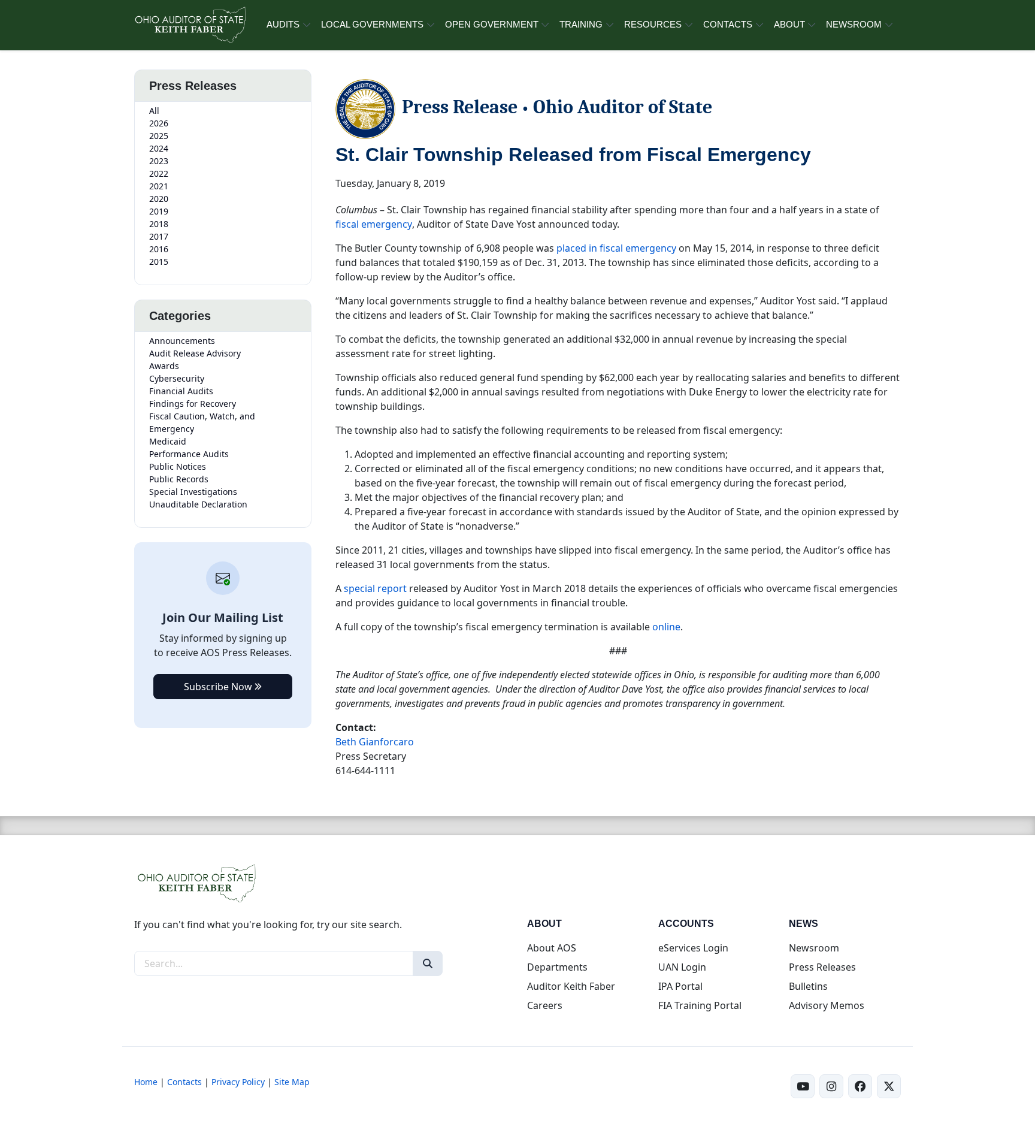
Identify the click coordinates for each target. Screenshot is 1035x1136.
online (666, 626)
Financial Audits (181, 391)
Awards (164, 365)
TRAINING (581, 24)
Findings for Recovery (192, 403)
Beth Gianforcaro (374, 741)
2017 (158, 236)
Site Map (292, 1081)
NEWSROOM (854, 24)
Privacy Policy (238, 1081)
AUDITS (283, 24)
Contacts (184, 1081)
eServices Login (693, 947)
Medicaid (167, 441)
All (154, 110)
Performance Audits (189, 454)
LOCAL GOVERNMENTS (372, 24)
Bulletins (808, 986)
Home (146, 1081)
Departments (557, 967)
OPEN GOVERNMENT (491, 24)
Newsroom (814, 947)
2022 (158, 173)
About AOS (551, 947)
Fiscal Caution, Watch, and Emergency (202, 422)
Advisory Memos (826, 1005)
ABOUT (789, 24)
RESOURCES (653, 24)
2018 (158, 223)
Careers (544, 1005)
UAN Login (682, 967)
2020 (158, 198)
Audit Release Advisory (195, 353)
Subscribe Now (219, 686)
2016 (158, 249)
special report (375, 588)
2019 (158, 211)
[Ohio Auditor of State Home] (189, 25)
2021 (158, 186)
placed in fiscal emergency (616, 248)
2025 (158, 135)
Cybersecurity (176, 378)
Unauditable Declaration (198, 504)
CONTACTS (727, 24)
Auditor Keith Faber (571, 986)
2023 (158, 161)
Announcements (182, 340)
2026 (158, 123)
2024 (158, 148)
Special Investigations (193, 491)
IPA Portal (680, 986)
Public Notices (177, 466)
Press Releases (822, 967)
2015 (158, 261)
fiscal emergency (373, 224)
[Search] (428, 963)
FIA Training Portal (700, 1005)
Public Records (178, 479)
